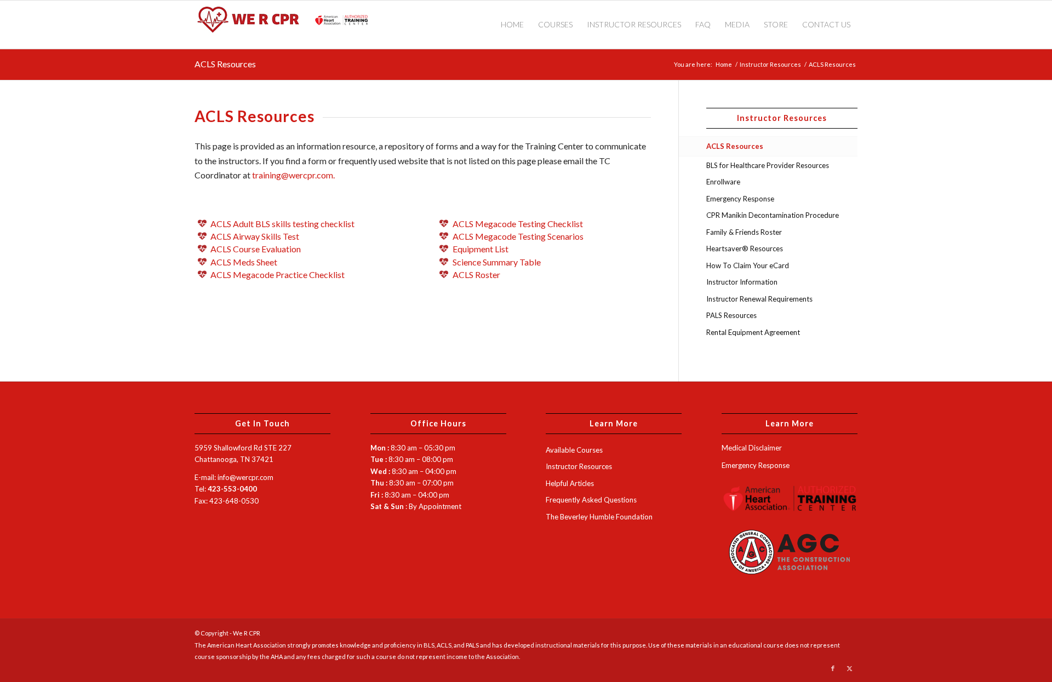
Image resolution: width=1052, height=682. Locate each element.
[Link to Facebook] (833, 668)
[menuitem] (512, 25)
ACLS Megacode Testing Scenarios (518, 236)
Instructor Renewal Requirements (759, 298)
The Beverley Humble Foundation (599, 516)
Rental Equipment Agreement (753, 332)
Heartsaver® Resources (744, 248)
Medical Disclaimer (752, 447)
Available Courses (574, 450)
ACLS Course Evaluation (255, 249)
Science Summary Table (497, 262)
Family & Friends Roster (744, 232)
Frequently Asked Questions (591, 499)
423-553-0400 (232, 488)
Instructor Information (741, 282)
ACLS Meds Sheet (243, 262)
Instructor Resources (579, 466)
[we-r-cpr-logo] (288, 25)
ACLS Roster (476, 274)
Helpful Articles (570, 483)
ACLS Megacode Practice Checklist (277, 274)
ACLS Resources (225, 64)
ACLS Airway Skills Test (254, 236)
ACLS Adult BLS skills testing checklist (282, 223)
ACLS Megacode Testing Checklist (518, 223)
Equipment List (480, 249)
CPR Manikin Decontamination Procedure (772, 215)
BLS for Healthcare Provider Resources (767, 165)
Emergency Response (740, 198)
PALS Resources (731, 315)
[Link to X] (849, 668)
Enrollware (723, 181)
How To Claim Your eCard (747, 265)
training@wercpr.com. (293, 175)
